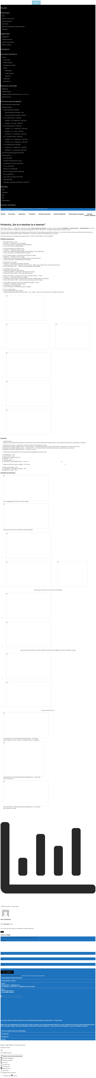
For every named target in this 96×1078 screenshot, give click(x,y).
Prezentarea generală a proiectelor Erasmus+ (13, 152)
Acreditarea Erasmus (7, 107)
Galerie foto (5, 29)
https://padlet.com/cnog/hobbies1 (22, 458)
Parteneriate (6, 78)
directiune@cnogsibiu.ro (7, 990)
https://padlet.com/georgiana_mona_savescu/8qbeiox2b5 (43, 468)
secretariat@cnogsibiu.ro (7, 992)
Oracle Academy (6, 200)
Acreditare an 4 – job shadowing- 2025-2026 (15, 150)
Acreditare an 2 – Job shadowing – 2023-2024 (16, 134)
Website (3, 965)
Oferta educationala (7, 21)
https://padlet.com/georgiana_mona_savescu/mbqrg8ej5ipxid (48, 464)
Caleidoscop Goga (7, 62)
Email (2, 959)
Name (2, 954)
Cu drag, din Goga (9, 73)
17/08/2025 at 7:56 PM (7, 926)
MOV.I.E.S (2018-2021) (8, 174)
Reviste (5, 68)
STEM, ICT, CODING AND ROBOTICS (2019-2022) (13, 171)
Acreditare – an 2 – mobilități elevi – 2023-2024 (16, 128)
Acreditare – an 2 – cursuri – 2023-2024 (14, 131)
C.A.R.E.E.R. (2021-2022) (8, 166)
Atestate (4, 187)
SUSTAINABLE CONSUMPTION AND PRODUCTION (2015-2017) (16, 182)
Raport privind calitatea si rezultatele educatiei (13, 26)
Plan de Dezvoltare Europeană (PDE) (11, 104)
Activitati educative (9, 54)
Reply (2, 931)
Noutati (4, 8)
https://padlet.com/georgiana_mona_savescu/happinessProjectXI (36, 470)
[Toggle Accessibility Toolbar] (2, 1050)
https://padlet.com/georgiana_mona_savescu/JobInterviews (32, 454)
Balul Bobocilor (7, 81)
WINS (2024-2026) (7, 158)
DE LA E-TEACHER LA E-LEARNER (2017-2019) (12, 176)
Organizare (5, 34)
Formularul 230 (44, 208)
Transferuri (5, 49)
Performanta (5, 24)
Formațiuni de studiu (7, 39)
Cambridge (4, 192)
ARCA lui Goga (6, 60)
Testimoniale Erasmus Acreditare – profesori (15, 115)
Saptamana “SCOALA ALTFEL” (9, 65)
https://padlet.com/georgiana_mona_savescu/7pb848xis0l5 (31, 460)
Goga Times (8, 76)
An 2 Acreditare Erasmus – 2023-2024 (12, 126)
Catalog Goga (8, 70)
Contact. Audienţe (8, 205)
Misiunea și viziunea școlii (8, 18)
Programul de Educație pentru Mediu (12, 160)
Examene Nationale (9, 86)
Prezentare (5, 13)
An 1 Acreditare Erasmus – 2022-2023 (12, 118)
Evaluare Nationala (6, 91)
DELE (3, 195)
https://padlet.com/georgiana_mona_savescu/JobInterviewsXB (32, 456)
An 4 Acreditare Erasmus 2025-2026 (12, 144)
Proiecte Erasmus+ (6, 155)
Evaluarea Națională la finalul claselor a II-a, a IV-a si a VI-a (15, 94)
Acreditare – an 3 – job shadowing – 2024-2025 (16, 142)
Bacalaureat (5, 89)
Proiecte (4, 57)
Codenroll (19, 1076)
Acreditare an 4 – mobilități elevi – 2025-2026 (15, 147)
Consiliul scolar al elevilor (8, 42)
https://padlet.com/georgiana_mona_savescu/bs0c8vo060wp (20, 463)
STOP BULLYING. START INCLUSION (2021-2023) (13, 163)
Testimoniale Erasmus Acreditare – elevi (14, 112)
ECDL (3, 189)
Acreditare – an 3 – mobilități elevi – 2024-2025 (16, 139)
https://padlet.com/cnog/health (29, 457)
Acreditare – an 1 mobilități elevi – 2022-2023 (15, 120)
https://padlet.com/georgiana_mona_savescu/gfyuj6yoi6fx (45, 461)
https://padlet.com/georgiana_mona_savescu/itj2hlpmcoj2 (19, 465)
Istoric (3, 16)
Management (5, 36)
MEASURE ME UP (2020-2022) (10, 168)
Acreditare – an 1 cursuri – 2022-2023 (13, 123)
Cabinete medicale (6, 44)
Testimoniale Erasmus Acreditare (11, 110)
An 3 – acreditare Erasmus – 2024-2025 (12, 136)
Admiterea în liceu (6, 97)
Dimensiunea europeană (11, 101)
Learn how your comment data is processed (32, 975)
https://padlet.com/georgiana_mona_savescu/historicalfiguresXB (35, 467)
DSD (3, 197)
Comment (4, 940)
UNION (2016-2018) (7, 179)
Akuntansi (7, 924)
